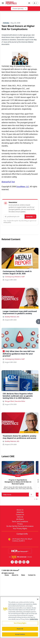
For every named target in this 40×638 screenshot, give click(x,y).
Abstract (5, 182)
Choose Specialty (17, 8)
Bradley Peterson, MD (12, 317)
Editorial (20, 517)
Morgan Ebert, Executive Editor (15, 401)
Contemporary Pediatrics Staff (14, 277)
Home (7, 575)
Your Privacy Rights (20, 528)
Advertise (20, 512)
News (23, 575)
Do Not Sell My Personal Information (20, 526)
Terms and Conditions (20, 521)
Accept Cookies (20, 634)
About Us (20, 510)
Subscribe (29, 216)
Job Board (20, 519)
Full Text (11, 182)
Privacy (20, 524)
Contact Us (20, 514)
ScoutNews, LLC (22, 186)
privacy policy (7, 222)
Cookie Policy (34, 619)
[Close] (38, 599)
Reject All (20, 629)
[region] (20, 617)
